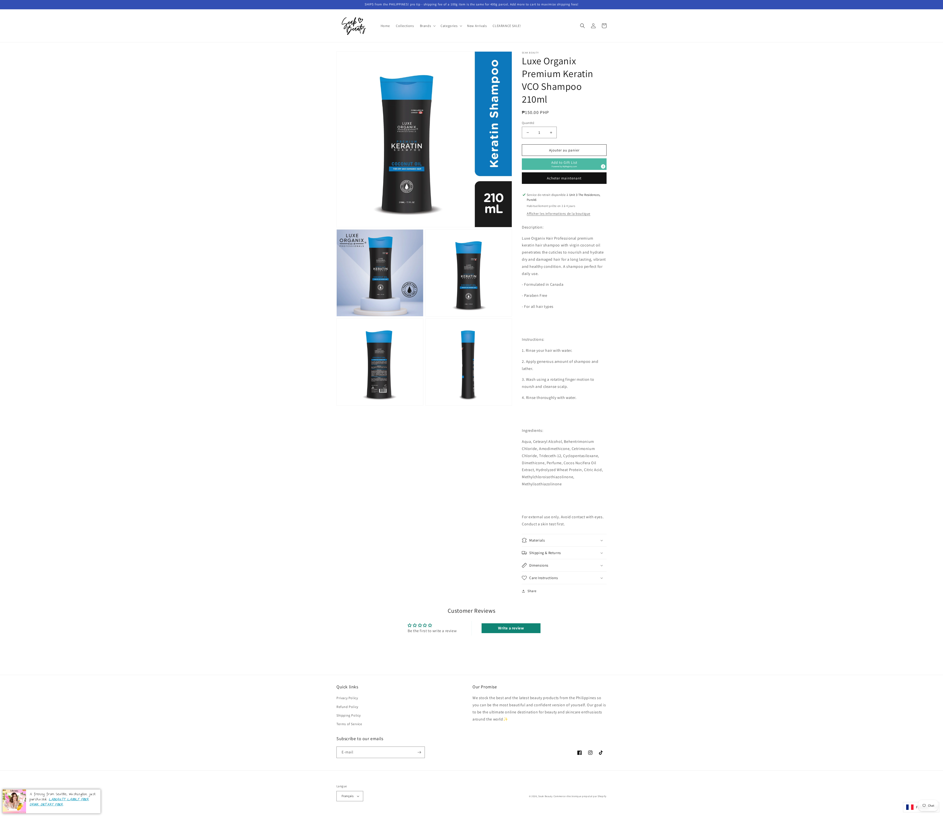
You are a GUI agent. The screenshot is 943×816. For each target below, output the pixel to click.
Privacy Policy (347, 698)
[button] (427, 26)
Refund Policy (347, 707)
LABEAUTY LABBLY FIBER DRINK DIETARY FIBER (59, 802)
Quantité (528, 123)
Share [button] (532, 591)
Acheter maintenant (564, 178)
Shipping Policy (348, 715)
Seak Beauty (545, 796)
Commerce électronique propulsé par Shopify (580, 796)
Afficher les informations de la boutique (558, 213)
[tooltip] (603, 166)
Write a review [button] (511, 628)
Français (347, 796)
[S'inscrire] (419, 752)
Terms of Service (349, 724)
